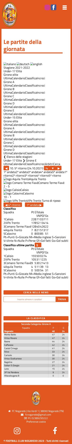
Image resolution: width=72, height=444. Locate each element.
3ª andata (34, 172)
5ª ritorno (55, 175)
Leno (6, 368)
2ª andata (22, 172)
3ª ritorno (30, 175)
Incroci (41, 78)
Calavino (28, 193)
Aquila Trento (37, 179)
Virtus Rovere (10, 338)
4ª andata (46, 172)
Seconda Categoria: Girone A (36, 324)
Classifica (31, 78)
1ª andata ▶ (34, 205)
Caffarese (8, 345)
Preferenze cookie (36, 422)
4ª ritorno (43, 175)
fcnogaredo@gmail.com (38, 414)
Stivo (6, 351)
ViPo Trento (34, 200)
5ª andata (58, 172)
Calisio (24, 190)
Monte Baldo (10, 334)
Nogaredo (8, 331)
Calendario (18, 78)
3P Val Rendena (11, 372)
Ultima (8, 78)
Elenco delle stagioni (19, 156)
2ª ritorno (18, 175)
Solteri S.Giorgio (11, 365)
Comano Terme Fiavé (51, 183)
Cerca (56, 164)
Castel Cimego (11, 348)
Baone (7, 341)
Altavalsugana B (11, 375)
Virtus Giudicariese (13, 358)
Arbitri (49, 164)
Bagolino (8, 362)
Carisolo (8, 355)
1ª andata (10, 172)
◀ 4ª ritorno (12, 205)
